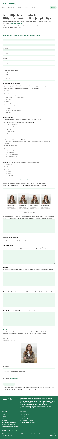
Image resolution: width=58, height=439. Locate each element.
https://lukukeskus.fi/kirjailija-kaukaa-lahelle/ (28, 179)
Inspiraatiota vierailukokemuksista (11, 426)
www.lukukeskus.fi (51, 433)
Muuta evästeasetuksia (7, 437)
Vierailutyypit (6, 418)
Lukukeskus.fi (53, 3)
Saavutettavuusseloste (7, 435)
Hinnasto (19, 7)
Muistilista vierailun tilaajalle (9, 422)
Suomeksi (39, 3)
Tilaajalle (26, 7)
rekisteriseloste (14, 378)
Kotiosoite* (5, 58)
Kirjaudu (53, 7)
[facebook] (12, 430)
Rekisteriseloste (5, 433)
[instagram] (14, 430)
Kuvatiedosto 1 (6, 338)
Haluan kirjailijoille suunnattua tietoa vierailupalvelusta (16, 372)
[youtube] (16, 430)
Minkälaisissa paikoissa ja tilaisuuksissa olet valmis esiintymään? (26, 147)
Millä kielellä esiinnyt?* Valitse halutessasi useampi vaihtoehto (11, 72)
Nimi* (4, 38)
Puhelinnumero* (6, 43)
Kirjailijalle (33, 7)
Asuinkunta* (5, 53)
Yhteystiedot (53, 435)
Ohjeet (4, 414)
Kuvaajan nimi (6, 366)
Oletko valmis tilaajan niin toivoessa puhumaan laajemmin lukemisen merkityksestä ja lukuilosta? (22, 239)
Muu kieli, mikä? (6, 78)
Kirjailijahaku (11, 7)
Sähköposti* (5, 48)
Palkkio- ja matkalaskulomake (28, 422)
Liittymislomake (24, 418)
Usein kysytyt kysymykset (9, 424)
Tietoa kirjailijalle (25, 414)
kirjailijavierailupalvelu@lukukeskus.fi (37, 433)
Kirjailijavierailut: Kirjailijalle (16, 23)
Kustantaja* (5, 63)
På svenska (44, 3)
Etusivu (3, 7)
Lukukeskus (9, 3)
